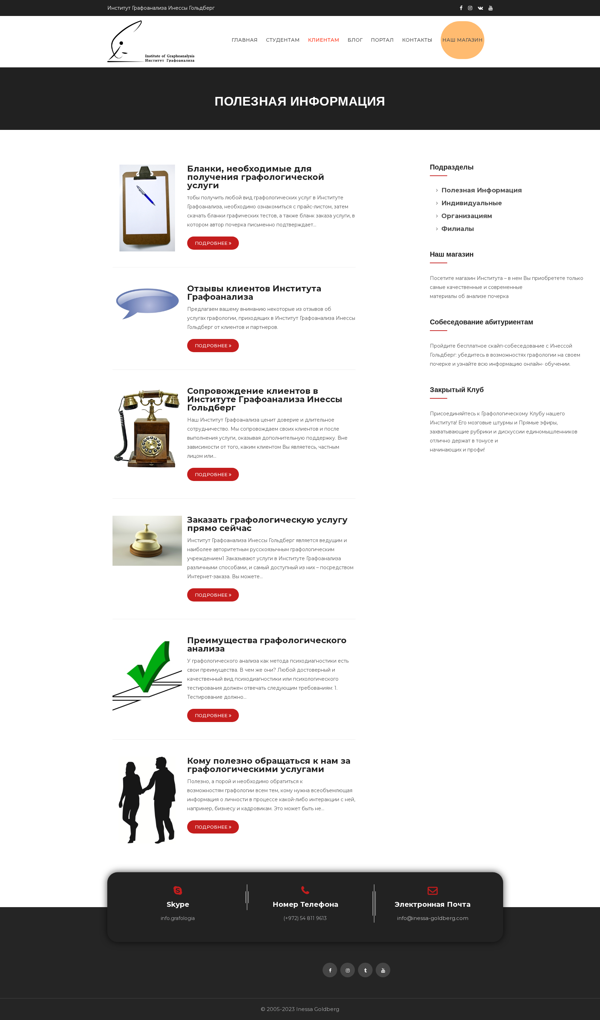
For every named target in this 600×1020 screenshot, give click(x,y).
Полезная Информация (481, 190)
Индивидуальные (471, 203)
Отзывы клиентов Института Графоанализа (254, 292)
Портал (382, 40)
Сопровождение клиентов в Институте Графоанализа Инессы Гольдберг (264, 399)
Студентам (283, 40)
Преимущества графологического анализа (267, 644)
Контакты (417, 40)
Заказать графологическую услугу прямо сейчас (267, 524)
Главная (245, 40)
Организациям (466, 216)
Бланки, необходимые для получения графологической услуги (255, 177)
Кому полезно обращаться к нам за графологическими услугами (268, 765)
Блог (355, 40)
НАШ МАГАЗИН (462, 40)
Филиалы (457, 229)
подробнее (212, 243)
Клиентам (323, 40)
